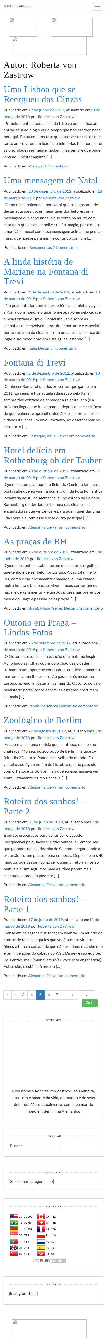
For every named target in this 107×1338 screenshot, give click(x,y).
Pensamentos (40, 248)
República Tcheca (43, 706)
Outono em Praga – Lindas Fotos (40, 627)
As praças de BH (35, 541)
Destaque (36, 436)
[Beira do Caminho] (53, 36)
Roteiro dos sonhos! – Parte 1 (45, 904)
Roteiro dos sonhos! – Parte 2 (45, 806)
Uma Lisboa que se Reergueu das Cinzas (43, 94)
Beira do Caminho (17, 6)
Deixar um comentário (57, 348)
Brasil (33, 608)
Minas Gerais (51, 608)
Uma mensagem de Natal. (52, 180)
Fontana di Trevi (35, 363)
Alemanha (37, 527)
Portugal (35, 166)
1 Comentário (56, 166)
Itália (32, 348)
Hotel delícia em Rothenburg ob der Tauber (53, 455)
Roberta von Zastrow (56, 117)
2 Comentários (65, 248)
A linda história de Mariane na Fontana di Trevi (46, 271)
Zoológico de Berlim (43, 720)
